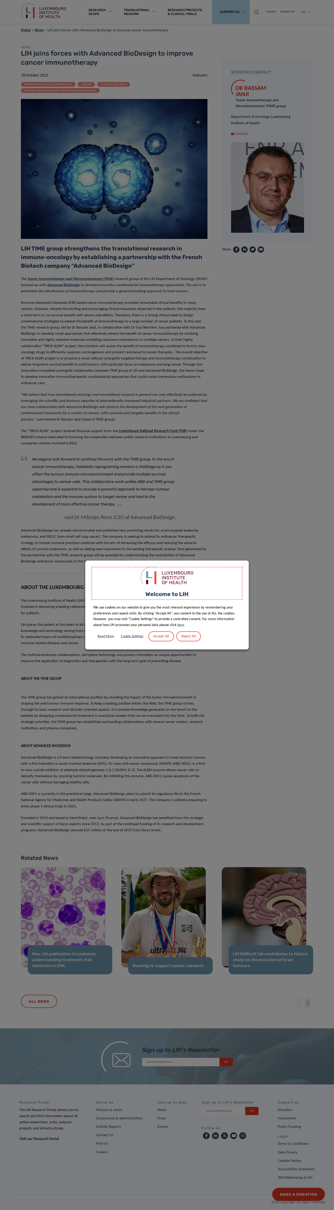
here (180, 625)
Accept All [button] (161, 636)
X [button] (243, 565)
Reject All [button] (188, 636)
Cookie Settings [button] (132, 636)
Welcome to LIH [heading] (167, 594)
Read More (105, 636)
